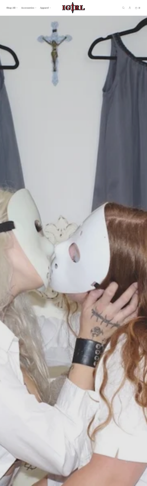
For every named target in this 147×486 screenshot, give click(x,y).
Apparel (44, 7)
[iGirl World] (73, 8)
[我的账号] (130, 8)
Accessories (27, 7)
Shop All (10, 7)
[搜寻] (123, 8)
